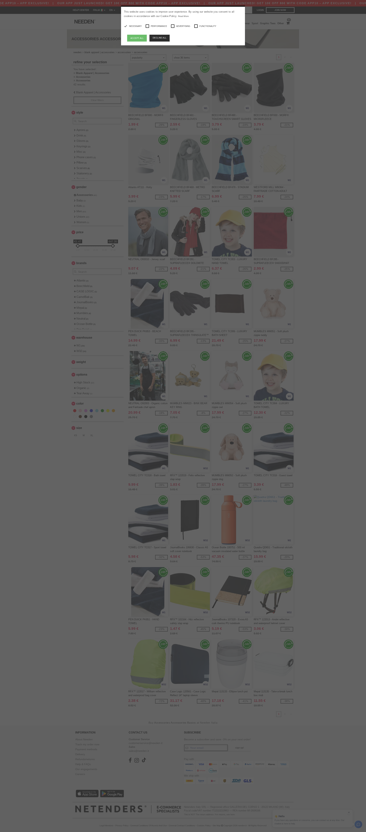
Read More (183, 16)
